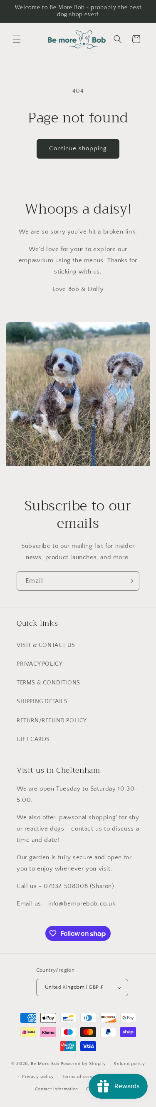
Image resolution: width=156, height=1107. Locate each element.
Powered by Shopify (83, 1063)
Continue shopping (78, 148)
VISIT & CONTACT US (46, 645)
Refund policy (129, 1063)
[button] (16, 39)
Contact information (56, 1089)
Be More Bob (45, 1063)
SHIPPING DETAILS (42, 701)
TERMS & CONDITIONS (48, 682)
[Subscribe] (130, 581)
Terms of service (80, 1076)
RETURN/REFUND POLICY (52, 720)
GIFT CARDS (33, 739)
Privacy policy (38, 1076)
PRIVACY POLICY (39, 664)
